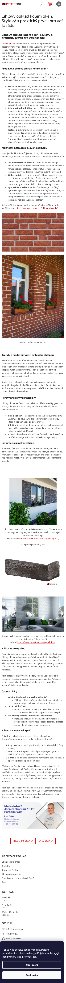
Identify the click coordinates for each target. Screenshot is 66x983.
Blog (4, 882)
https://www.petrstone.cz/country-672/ (40, 538)
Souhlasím (32, 975)
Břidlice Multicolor (10, 912)
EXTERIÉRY (7, 897)
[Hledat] (42, 4)
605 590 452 (11, 934)
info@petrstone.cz (15, 929)
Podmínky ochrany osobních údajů (18, 878)
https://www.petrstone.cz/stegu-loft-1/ (36, 642)
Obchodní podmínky (11, 874)
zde (34, 957)
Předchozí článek (23, 840)
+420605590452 (13, 938)
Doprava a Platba (10, 870)
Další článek (46, 840)
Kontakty (6, 866)
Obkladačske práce (11, 862)
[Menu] (59, 4)
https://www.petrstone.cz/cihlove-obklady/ (37, 208)
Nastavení (32, 965)
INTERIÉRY (6, 905)
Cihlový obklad (9, 43)
